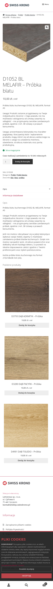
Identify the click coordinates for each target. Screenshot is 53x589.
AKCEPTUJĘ (26, 575)
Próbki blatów (30, 15)
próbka (21, 177)
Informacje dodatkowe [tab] (13, 195)
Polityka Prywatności (15, 529)
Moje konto (9, 585)
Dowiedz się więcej (26, 569)
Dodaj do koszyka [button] (27, 325)
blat (12, 177)
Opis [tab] (5, 189)
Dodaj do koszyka (22, 161)
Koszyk (40, 583)
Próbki (20, 15)
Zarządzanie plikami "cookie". (13, 565)
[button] (47, 27)
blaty (16, 177)
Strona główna (10, 15)
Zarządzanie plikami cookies (18, 525)
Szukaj (26, 585)
